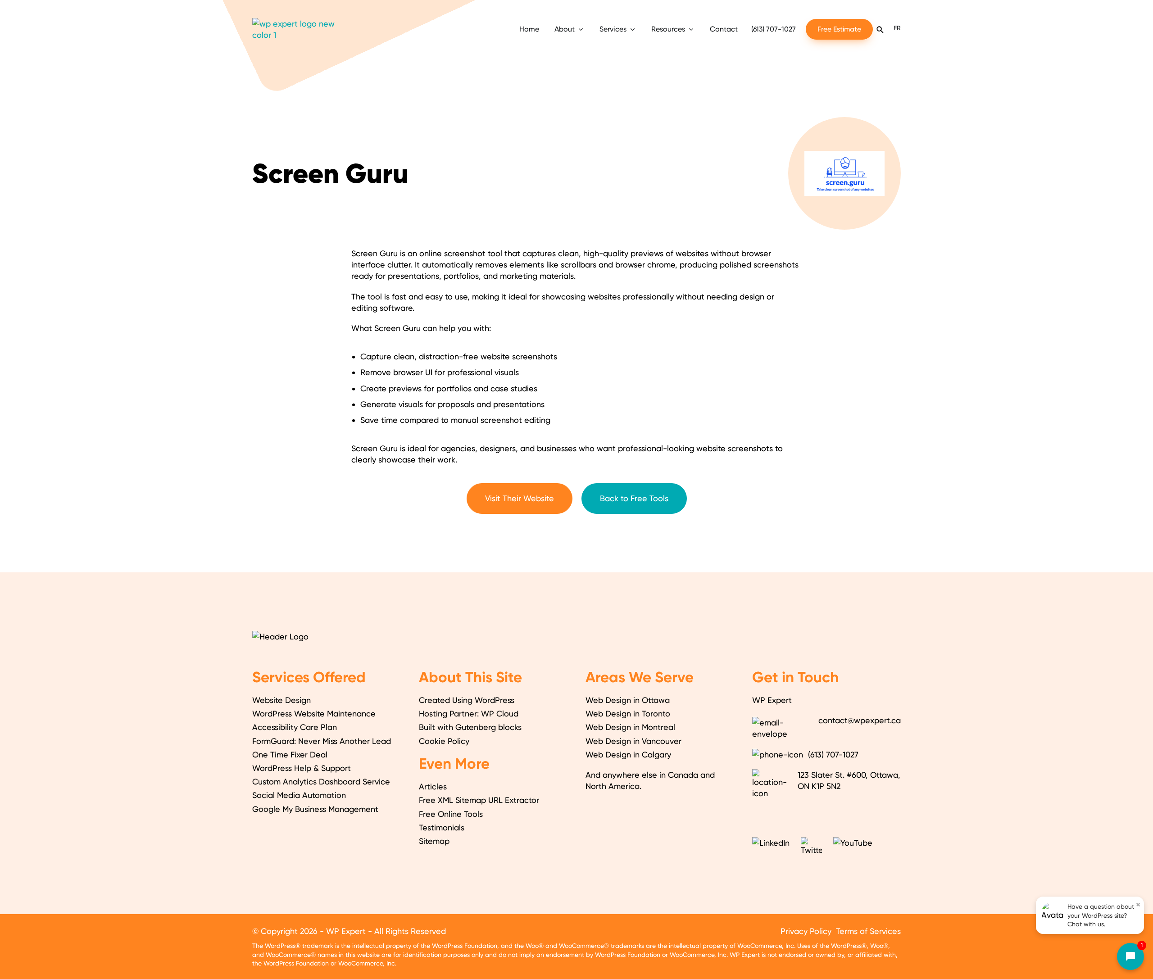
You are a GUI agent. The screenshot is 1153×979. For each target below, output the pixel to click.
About (564, 29)
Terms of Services (868, 931)
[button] (1101, 956)
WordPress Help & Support (301, 768)
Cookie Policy (444, 741)
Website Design (281, 700)
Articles (433, 786)
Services (612, 29)
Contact (724, 29)
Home (529, 29)
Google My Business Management (315, 809)
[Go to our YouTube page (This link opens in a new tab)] (854, 845)
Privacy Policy (806, 931)
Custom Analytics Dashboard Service (321, 781)
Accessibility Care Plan (294, 727)
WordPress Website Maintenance (314, 713)
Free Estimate (839, 29)
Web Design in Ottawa (628, 700)
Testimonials (441, 827)
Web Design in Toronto (628, 713)
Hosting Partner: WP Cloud (468, 713)
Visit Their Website (519, 498)
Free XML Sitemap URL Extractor (479, 800)
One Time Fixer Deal (289, 754)
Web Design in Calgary (628, 754)
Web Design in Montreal (630, 727)
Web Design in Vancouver (633, 741)
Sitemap (434, 841)
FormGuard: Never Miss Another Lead (321, 741)
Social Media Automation (299, 795)
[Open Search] (879, 29)
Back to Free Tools (634, 498)
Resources (668, 29)
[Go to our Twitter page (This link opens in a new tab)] (812, 845)
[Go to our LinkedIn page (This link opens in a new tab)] (772, 845)
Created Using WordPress (466, 700)
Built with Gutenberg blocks (470, 727)
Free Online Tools (451, 814)
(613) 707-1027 (773, 29)
